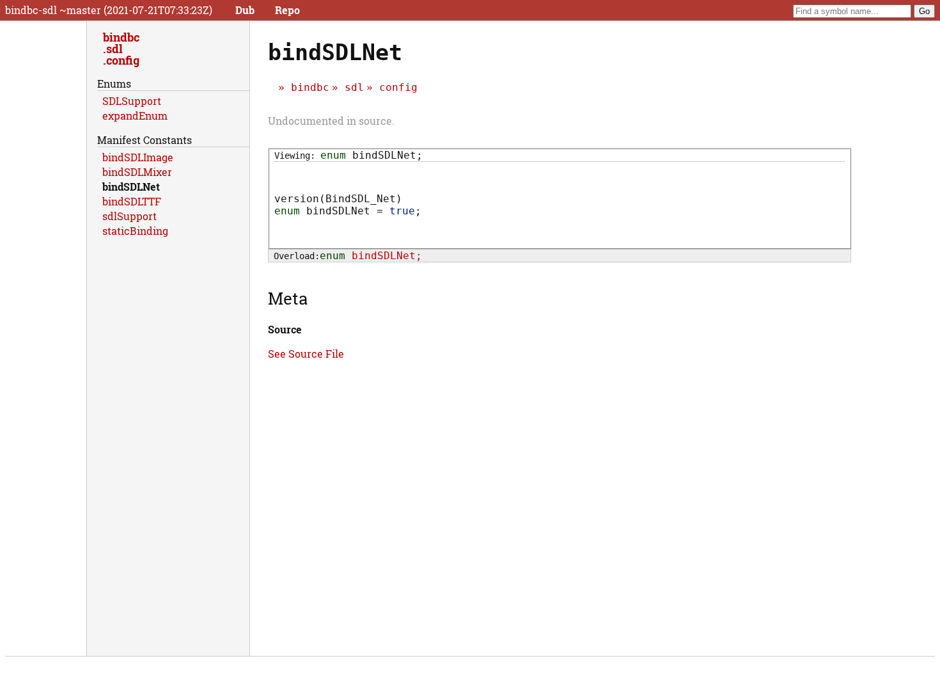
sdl (354, 87)
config (398, 87)
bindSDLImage (137, 157)
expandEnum (135, 115)
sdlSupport (129, 216)
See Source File (306, 353)
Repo (287, 10)
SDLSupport (131, 101)
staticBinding (135, 230)
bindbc (310, 87)
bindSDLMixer (137, 172)
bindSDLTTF (131, 201)
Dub (245, 10)
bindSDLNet (131, 186)
